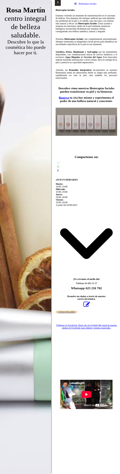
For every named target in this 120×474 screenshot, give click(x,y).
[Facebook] (58, 170)
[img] (25, 237)
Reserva (64, 97)
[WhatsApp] (58, 166)
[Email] (58, 162)
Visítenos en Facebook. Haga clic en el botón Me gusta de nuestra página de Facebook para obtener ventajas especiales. (86, 326)
